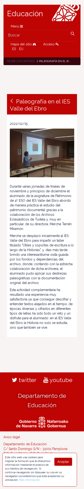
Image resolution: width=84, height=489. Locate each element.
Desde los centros (21, 61)
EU (21, 49)
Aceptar (63, 462)
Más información (29, 479)
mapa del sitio (21, 44)
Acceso (49, 44)
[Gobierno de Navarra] (42, 421)
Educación (25, 13)
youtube (60, 379)
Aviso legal (12, 437)
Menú (15, 26)
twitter (26, 379)
